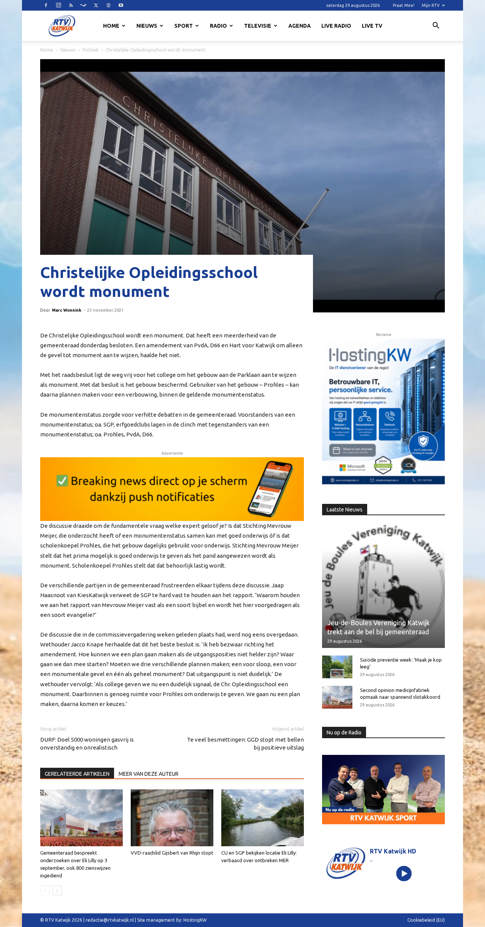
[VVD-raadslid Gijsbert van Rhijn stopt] (172, 817)
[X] (96, 5)
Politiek (91, 49)
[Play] (404, 873)
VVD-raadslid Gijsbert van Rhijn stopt (172, 852)
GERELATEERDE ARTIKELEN (77, 774)
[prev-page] (45, 890)
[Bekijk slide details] (172, 489)
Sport (183, 26)
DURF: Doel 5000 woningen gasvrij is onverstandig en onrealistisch (87, 743)
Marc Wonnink (66, 310)
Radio (218, 26)
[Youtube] (121, 5)
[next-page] (57, 890)
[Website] (108, 5)
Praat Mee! (404, 5)
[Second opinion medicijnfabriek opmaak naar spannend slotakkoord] (337, 697)
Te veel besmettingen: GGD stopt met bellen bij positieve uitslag (245, 743)
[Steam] (83, 5)
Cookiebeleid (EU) (426, 920)
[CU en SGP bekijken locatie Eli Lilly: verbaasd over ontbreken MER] (262, 817)
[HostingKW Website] (383, 413)
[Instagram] (58, 5)
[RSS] (71, 5)
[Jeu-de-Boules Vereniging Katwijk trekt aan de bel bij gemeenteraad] (383, 586)
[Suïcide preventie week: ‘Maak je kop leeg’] (337, 667)
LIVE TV (372, 26)
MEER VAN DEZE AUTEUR (148, 774)
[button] (436, 27)
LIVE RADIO (336, 26)
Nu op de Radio (344, 732)
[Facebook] (46, 5)
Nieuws (146, 26)
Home (111, 26)
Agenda (299, 26)
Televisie (257, 26)
